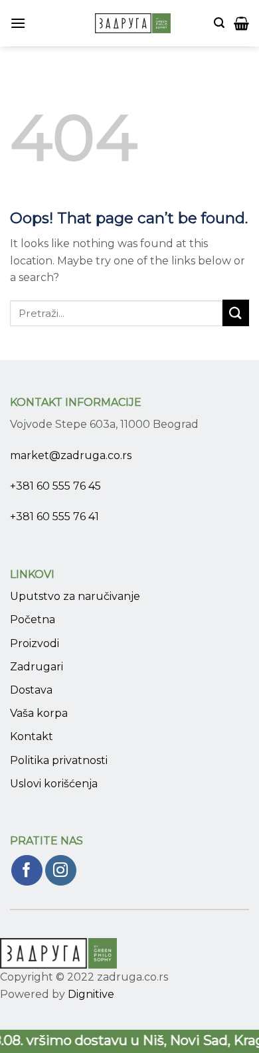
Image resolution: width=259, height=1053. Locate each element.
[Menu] (18, 23)
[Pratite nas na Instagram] (60, 870)
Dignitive (91, 994)
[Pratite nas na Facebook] (27, 870)
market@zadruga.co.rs (70, 455)
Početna (32, 619)
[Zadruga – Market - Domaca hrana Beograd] (133, 23)
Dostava (31, 690)
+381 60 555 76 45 (55, 486)
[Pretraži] (219, 23)
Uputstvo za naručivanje (75, 596)
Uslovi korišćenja (54, 783)
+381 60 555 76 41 (54, 516)
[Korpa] (241, 23)
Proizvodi (34, 643)
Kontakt (31, 736)
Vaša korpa (39, 713)
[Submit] (235, 313)
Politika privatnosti (59, 760)
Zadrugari (36, 666)
